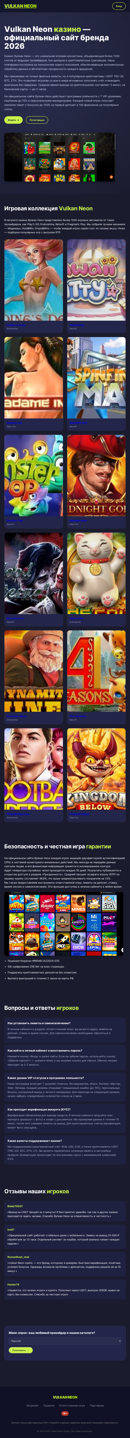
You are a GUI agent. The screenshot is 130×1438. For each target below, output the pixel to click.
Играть (13, 120)
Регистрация (37, 120)
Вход (119, 6)
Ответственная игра (72, 1405)
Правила (48, 1405)
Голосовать (21, 1350)
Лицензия (32, 1405)
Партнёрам (97, 1405)
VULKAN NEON (20, 6)
